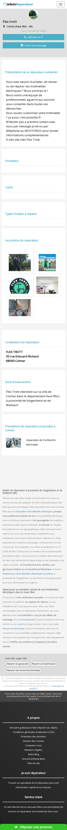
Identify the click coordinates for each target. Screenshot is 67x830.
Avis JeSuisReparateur (33, 758)
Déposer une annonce (36, 827)
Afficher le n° (35, 37)
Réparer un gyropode (17, 663)
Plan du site (33, 763)
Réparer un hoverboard (43, 663)
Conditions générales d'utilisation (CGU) (33, 732)
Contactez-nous (33, 745)
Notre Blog (33, 754)
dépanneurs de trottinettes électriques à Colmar (28, 573)
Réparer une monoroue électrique (23, 670)
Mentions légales (33, 749)
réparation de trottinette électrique (34, 511)
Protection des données (33, 736)
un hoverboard (27, 619)
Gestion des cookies (33, 740)
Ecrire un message (35, 45)
